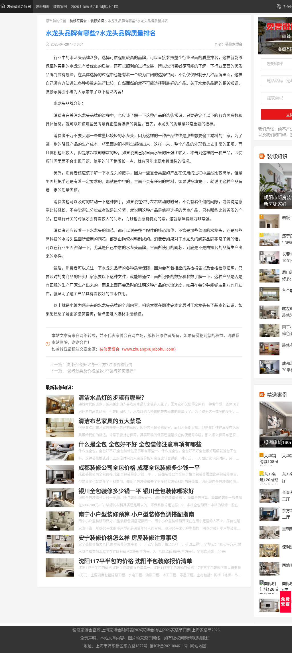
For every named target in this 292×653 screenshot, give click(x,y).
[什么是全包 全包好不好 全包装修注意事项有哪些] (60, 450)
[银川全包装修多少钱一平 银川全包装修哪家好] (60, 497)
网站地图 (198, 646)
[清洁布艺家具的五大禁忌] (60, 427)
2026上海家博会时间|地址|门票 (94, 6)
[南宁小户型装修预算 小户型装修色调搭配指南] (60, 520)
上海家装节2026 (206, 630)
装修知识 (42, 6)
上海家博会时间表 (117, 630)
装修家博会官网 (19, 6)
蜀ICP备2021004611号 (169, 646)
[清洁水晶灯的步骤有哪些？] (60, 403)
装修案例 (60, 6)
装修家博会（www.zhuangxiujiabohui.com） (139, 349)
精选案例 (277, 394)
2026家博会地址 (148, 630)
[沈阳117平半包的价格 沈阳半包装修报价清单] (60, 567)
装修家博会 (78, 20)
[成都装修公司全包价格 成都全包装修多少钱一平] (60, 473)
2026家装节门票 (177, 630)
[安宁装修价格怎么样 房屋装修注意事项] (60, 543)
